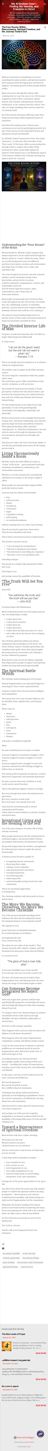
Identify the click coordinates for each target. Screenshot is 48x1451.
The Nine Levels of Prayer (13, 1334)
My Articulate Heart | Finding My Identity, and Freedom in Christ (24, 6)
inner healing (8, 1262)
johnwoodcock (29, 1442)
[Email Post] (3, 1249)
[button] (45, 27)
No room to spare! (10, 1386)
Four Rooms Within (31, 1258)
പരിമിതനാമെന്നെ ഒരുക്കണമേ (16, 1360)
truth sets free (27, 1267)
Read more (41, 1353)
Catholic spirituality (11, 1258)
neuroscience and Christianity (30, 1262)
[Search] (45, 4)
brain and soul (29, 1254)
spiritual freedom (10, 1267)
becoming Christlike (11, 1254)
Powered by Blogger (25, 1438)
